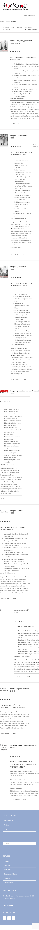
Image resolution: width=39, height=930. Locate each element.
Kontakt (6, 861)
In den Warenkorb (15, 255)
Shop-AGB (7, 878)
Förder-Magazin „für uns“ (20, 689)
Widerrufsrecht (8, 882)
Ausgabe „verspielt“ (21, 610)
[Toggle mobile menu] (35, 6)
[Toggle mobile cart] (32, 6)
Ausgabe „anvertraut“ (18, 267)
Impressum (7, 870)
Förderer (6, 825)
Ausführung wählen (15, 123)
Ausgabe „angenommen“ (19, 135)
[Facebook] (4, 918)
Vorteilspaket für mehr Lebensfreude (23, 745)
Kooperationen (8, 821)
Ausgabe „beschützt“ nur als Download (24, 391)
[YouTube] (9, 918)
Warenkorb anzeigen (31, 29)
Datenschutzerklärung (10, 874)
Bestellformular (14, 107)
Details (25, 123)
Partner (6, 829)
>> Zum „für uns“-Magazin (8, 21)
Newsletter (7, 865)
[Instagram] (13, 918)
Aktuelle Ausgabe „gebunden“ (21, 41)
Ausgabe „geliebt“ (16, 511)
